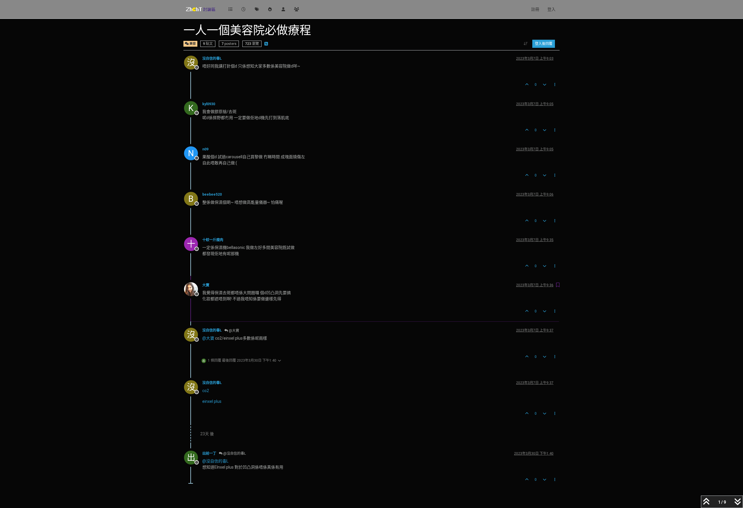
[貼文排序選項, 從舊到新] (526, 44)
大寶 (205, 285)
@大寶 (233, 331)
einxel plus (211, 401)
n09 (205, 149)
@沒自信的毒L (234, 453)
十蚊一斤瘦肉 (212, 240)
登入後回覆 (543, 44)
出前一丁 (209, 453)
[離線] (193, 289)
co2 (205, 390)
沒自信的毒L (212, 59)
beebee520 (212, 194)
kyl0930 (208, 104)
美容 (192, 43)
